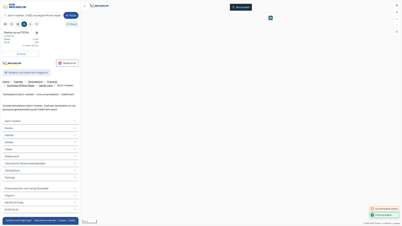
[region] (241, 113)
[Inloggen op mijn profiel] (396, 5)
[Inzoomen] (396, 19)
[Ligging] (396, 32)
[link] (384, 209)
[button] (271, 18)
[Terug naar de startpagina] (15, 6)
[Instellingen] (396, 12)
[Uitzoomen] (396, 25)
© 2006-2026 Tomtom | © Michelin (377, 223)
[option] (5, 24)
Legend (396, 223)
